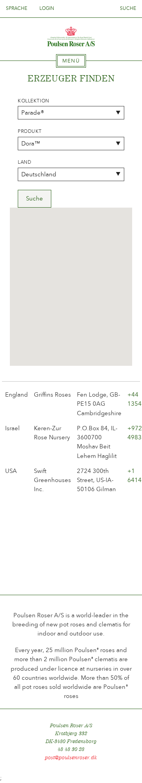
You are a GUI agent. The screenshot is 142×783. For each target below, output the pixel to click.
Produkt (30, 131)
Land (24, 162)
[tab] (71, 61)
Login (46, 8)
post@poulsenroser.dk (71, 757)
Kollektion (33, 101)
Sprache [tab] (17, 8)
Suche (128, 8)
